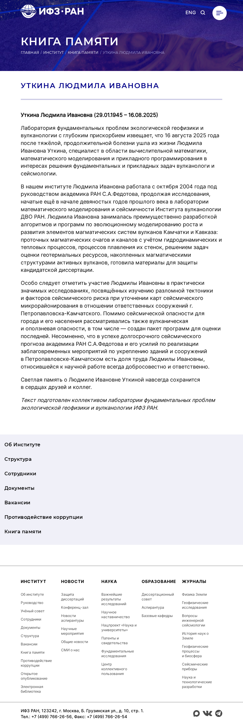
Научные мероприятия (72, 631)
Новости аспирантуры (72, 618)
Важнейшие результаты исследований (113, 599)
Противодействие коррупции (43, 517)
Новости (72, 581)
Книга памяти (83, 52)
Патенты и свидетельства (114, 640)
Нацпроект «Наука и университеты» (119, 627)
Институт (53, 52)
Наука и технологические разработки (197, 682)
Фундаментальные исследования (117, 653)
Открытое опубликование (34, 676)
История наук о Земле (195, 635)
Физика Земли (194, 594)
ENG (191, 12)
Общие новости (74, 641)
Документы (19, 488)
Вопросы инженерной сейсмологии (193, 620)
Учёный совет (32, 611)
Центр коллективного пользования (114, 669)
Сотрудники (20, 473)
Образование (159, 581)
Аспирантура (153, 607)
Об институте (32, 594)
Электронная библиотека (32, 689)
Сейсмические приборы (195, 666)
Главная (30, 52)
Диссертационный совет (158, 596)
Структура (18, 459)
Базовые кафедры (157, 615)
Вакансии (17, 502)
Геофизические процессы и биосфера (195, 651)
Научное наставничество (115, 614)
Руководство (32, 602)
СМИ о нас (70, 650)
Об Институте (22, 444)
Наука (109, 581)
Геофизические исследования (195, 605)
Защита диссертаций (72, 596)
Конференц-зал (74, 607)
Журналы (194, 581)
